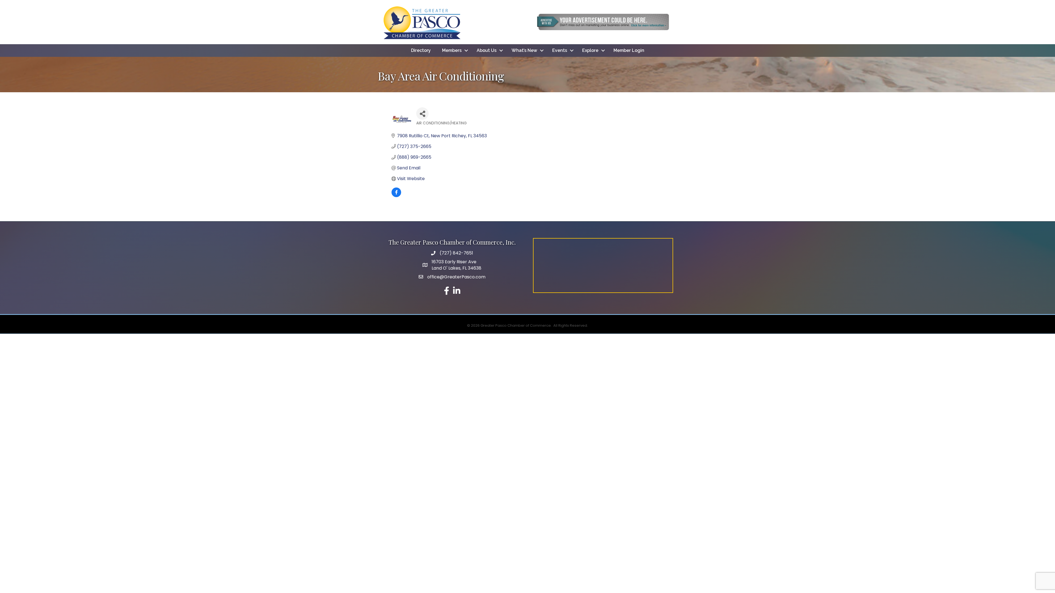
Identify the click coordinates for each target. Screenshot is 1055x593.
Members (452, 50)
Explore (590, 50)
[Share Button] (422, 113)
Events (559, 50)
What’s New (524, 50)
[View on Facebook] (396, 195)
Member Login (628, 50)
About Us (486, 50)
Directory (421, 50)
